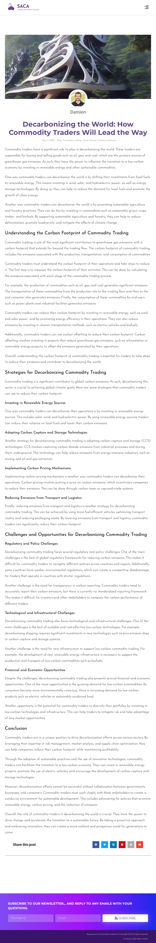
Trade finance (89, 140)
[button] (146, 7)
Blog (59, 140)
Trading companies (106, 140)
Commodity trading (72, 140)
